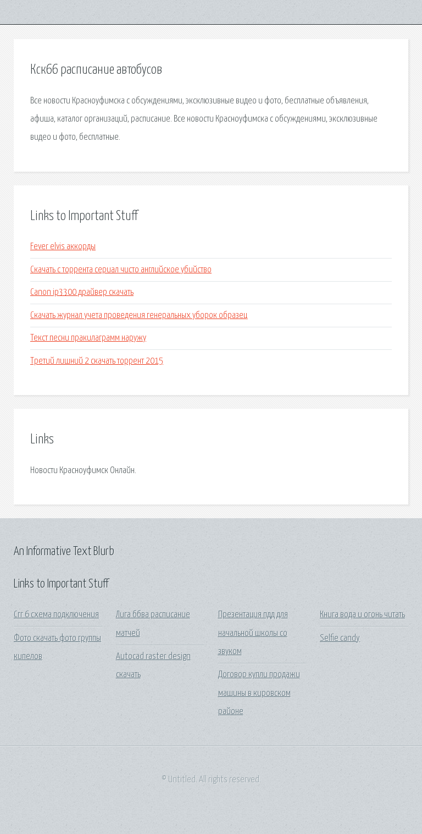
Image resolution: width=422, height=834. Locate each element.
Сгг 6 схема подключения (56, 614)
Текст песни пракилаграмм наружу (88, 338)
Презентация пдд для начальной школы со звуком (253, 633)
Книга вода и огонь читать (362, 614)
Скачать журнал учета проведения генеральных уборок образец (138, 315)
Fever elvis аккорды (63, 246)
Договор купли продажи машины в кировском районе (259, 693)
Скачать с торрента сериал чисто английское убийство (121, 270)
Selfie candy (340, 638)
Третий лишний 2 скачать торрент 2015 (96, 361)
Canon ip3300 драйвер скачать (82, 292)
